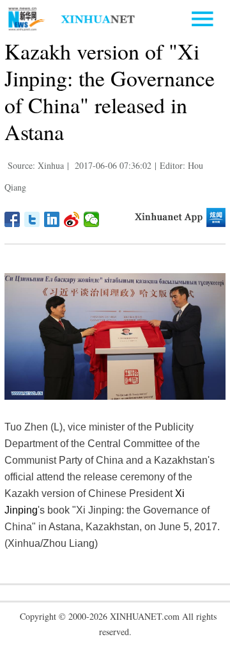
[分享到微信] (92, 219)
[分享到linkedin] (52, 219)
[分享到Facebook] (12, 219)
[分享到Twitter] (32, 219)
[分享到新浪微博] (72, 219)
